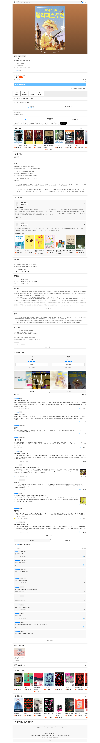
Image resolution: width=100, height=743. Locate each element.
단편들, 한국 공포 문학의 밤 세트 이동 (59, 711)
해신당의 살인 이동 (18, 708)
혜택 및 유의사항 (32, 367)
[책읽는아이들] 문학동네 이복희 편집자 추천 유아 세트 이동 (60, 247)
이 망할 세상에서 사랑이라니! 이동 (39, 245)
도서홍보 (65, 735)
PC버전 (50, 735)
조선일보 (27, 271)
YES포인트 (16, 79)
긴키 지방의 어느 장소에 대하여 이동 (38, 682)
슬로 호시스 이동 (49, 682)
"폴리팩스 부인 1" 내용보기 (50, 485)
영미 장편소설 (34, 266)
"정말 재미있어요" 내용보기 (50, 513)
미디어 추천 (21, 271)
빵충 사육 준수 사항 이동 (18, 682)
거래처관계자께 (60, 735)
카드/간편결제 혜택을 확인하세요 (78, 88)
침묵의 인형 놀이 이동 (38, 708)
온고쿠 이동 (28, 708)
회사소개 (54, 735)
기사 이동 (19, 654)
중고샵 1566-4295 (53, 731)
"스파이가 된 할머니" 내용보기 (50, 442)
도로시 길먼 (16, 63)
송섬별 (22, 63)
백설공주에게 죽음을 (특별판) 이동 (49, 140)
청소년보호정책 (45, 735)
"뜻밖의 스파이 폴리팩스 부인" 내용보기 (50, 403)
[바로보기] (23, 380)
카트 (85, 2)
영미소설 (28, 266)
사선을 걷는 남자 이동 (59, 140)
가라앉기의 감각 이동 (19, 245)
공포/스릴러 (33, 264)
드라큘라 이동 (59, 682)
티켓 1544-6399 (44, 731)
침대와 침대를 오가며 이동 (80, 245)
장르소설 (28, 264)
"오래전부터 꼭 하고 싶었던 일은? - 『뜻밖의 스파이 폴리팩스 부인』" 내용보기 (50, 499)
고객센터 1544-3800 (35, 731)
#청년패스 (16, 157)
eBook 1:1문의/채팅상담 (62, 731)
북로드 (15, 65)
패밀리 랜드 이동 (79, 708)
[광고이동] (82, 2)
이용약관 (32, 735)
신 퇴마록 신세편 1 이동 (79, 682)
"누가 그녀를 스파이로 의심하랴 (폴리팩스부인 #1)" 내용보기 (50, 470)
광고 (69, 735)
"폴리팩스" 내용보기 (50, 430)
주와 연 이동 (28, 682)
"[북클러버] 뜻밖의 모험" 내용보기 (50, 417)
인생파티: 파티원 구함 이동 (50, 245)
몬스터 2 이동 (28, 140)
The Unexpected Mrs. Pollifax (23, 67)
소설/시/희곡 (22, 264)
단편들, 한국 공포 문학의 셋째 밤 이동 (49, 708)
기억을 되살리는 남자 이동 (18, 140)
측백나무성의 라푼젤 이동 (69, 708)
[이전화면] (14, 2)
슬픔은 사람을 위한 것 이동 (70, 245)
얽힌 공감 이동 (29, 245)
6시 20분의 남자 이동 (69, 140)
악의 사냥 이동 (79, 140)
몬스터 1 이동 (38, 140)
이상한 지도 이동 (69, 682)
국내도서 (16, 271)
